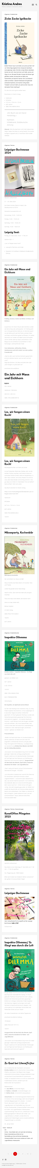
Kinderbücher (13, 14)
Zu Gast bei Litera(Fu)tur (19, 1063)
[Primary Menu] (32, 5)
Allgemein (7, 14)
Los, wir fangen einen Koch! (17, 413)
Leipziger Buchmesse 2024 (17, 151)
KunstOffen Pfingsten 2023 (17, 815)
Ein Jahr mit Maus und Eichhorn (17, 271)
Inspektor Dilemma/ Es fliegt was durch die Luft (19, 944)
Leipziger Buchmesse (17, 893)
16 (27, 1154)
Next (30, 1154)
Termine (12, 145)
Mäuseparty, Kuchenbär (19, 532)
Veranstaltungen (19, 809)
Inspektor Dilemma (16, 637)
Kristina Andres (12, 4)
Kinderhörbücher (14, 633)
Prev (8, 1154)
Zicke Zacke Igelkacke (18, 18)
